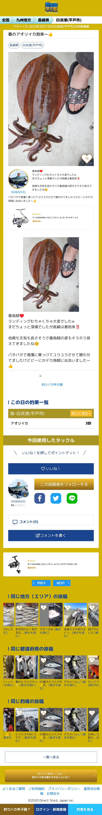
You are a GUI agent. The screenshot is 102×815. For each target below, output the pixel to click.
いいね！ (53, 468)
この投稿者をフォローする (64, 484)
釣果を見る (85, 809)
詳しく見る (80, 413)
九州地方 (23, 20)
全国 (5, 20)
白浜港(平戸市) (69, 20)
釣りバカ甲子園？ (17, 809)
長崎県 (43, 20)
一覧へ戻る (51, 757)
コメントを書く (53, 535)
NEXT (61, 583)
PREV (41, 583)
